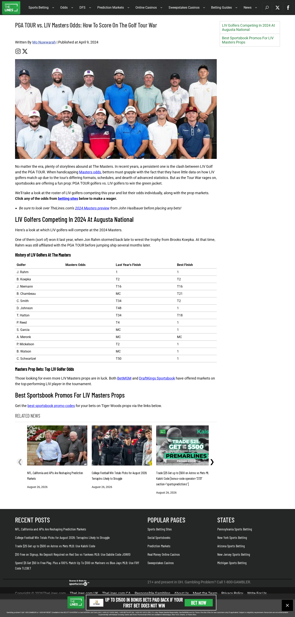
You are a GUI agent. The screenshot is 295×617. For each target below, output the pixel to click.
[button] (267, 7)
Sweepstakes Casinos (184, 7)
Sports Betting (38, 7)
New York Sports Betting (232, 537)
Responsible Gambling (152, 593)
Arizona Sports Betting (231, 546)
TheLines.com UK (84, 593)
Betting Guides (221, 7)
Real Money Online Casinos (164, 554)
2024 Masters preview (92, 208)
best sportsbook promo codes (51, 406)
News (247, 7)
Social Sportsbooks (159, 537)
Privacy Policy (232, 593)
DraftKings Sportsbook (157, 378)
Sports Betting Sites (160, 529)
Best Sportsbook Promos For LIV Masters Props (248, 40)
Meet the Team (205, 593)
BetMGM (124, 378)
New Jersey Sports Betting (233, 554)
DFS (82, 7)
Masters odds (90, 172)
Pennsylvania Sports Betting (234, 529)
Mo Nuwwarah (44, 42)
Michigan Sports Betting (231, 562)
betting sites (68, 198)
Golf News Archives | (26, 34)
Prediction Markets (110, 7)
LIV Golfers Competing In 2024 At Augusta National (248, 27)
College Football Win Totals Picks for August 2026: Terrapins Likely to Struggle (62, 537)
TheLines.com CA (116, 593)
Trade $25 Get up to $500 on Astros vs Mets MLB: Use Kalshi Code (55, 546)
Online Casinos (146, 7)
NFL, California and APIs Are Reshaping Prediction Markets (50, 529)
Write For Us (257, 593)
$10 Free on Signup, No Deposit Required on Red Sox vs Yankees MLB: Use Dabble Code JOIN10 (72, 554)
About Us (181, 593)
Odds (64, 7)
